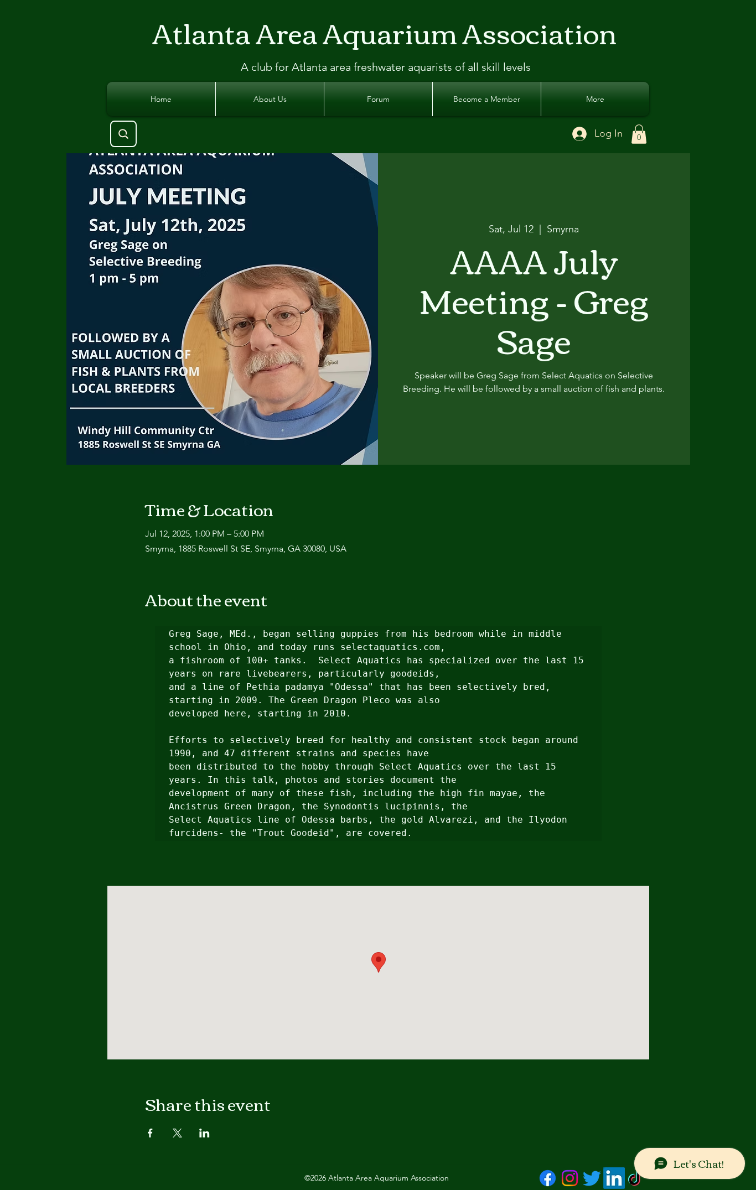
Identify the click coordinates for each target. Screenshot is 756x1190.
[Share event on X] (177, 1133)
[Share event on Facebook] (150, 1133)
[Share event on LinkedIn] (204, 1133)
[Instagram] (570, 1178)
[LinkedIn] (614, 1178)
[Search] (123, 134)
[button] (639, 134)
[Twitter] (592, 1178)
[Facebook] (547, 1178)
